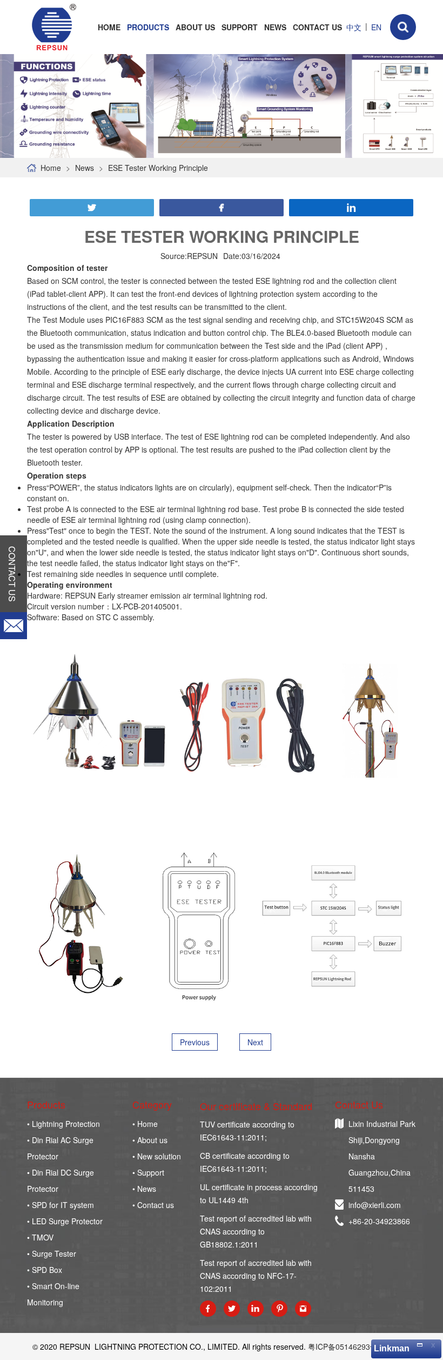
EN (376, 27)
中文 (353, 27)
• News (144, 1188)
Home (109, 27)
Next (255, 1042)
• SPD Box (44, 1269)
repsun (52, 27)
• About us (149, 1140)
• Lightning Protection (63, 1123)
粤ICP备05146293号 (343, 1346)
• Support (148, 1172)
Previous (195, 1042)
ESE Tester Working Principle (158, 167)
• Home (145, 1123)
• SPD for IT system (60, 1204)
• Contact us (153, 1204)
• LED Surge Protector (65, 1221)
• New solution (156, 1156)
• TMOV (40, 1237)
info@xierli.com (374, 1204)
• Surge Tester (51, 1253)
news (84, 167)
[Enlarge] (419, 1344)
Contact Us (317, 27)
